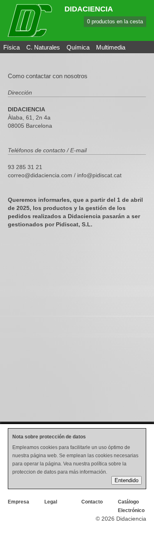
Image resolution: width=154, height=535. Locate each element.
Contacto (92, 502)
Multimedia (110, 47)
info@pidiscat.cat (99, 175)
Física (11, 47)
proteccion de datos (34, 472)
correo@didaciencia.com (40, 175)
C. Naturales (43, 47)
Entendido (126, 480)
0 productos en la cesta (115, 21)
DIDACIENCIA (88, 9)
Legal (50, 502)
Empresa (18, 502)
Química (78, 47)
